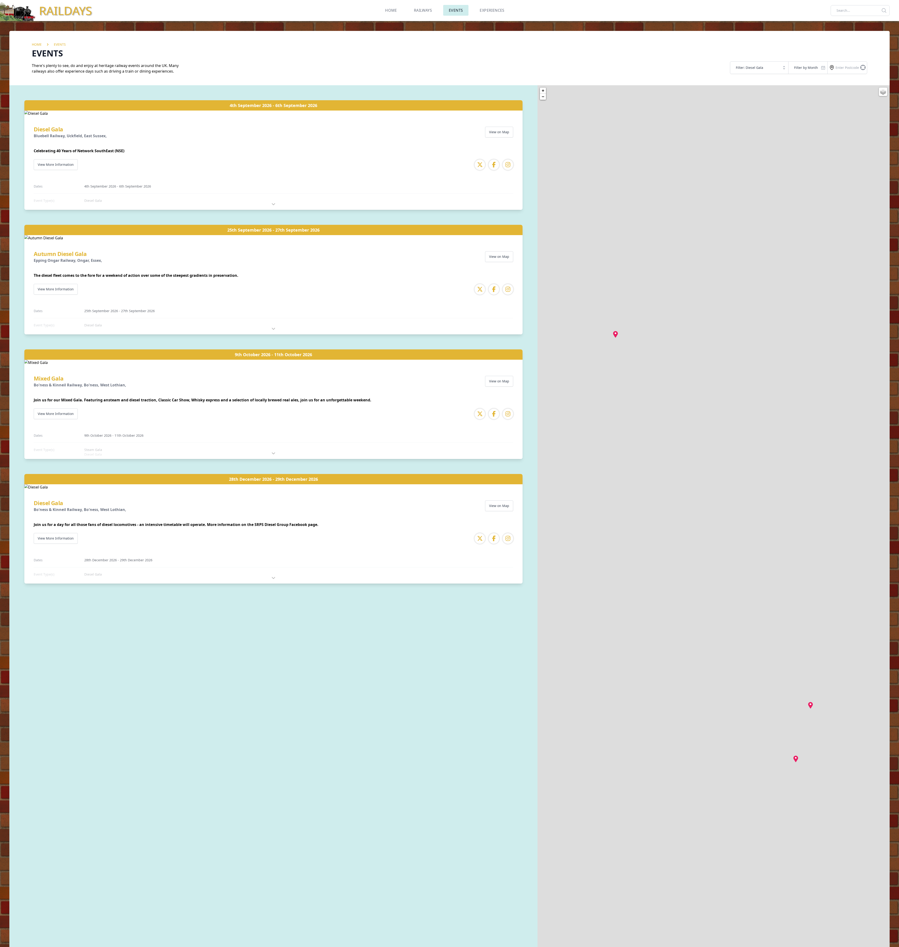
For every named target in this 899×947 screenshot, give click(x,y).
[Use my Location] (832, 67)
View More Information (56, 164)
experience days (79, 71)
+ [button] (543, 90)
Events (60, 44)
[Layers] (883, 92)
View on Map (499, 132)
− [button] (543, 96)
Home (37, 44)
